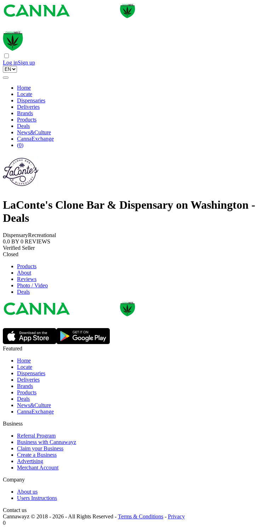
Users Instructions (37, 498)
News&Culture (34, 132)
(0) (20, 145)
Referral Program (36, 436)
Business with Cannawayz (46, 442)
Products (26, 120)
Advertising (30, 461)
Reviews (26, 279)
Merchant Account (37, 468)
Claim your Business (40, 448)
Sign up (26, 63)
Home (24, 88)
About (24, 273)
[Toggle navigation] (5, 78)
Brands (25, 113)
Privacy (176, 516)
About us (27, 492)
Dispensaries (31, 100)
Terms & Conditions (140, 516)
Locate (24, 94)
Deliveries (28, 107)
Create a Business (37, 455)
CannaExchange (35, 139)
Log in (10, 63)
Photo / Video (32, 285)
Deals (23, 126)
